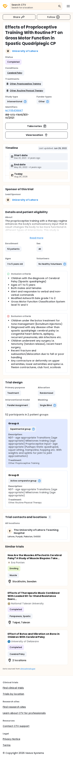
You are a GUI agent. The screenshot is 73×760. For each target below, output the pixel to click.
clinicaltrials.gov (27, 668)
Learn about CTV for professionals (24, 713)
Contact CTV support (16, 726)
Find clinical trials (13, 688)
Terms (7, 745)
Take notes (34, 126)
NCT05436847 (14, 110)
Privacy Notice (11, 739)
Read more (36, 237)
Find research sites (14, 707)
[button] (14, 73)
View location (34, 135)
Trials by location (13, 694)
